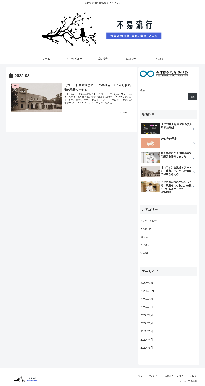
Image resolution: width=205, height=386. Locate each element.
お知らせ (145, 228)
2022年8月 (146, 307)
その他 (144, 245)
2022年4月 (146, 339)
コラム (144, 237)
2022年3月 (146, 347)
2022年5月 (146, 331)
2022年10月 (147, 299)
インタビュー (148, 220)
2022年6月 (146, 323)
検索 (142, 90)
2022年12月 (147, 283)
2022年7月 (146, 315)
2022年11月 (147, 291)
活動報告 (145, 253)
